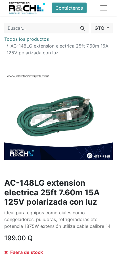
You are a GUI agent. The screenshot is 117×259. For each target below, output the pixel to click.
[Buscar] (83, 28)
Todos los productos (26, 39)
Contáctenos (69, 8)
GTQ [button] (100, 28)
